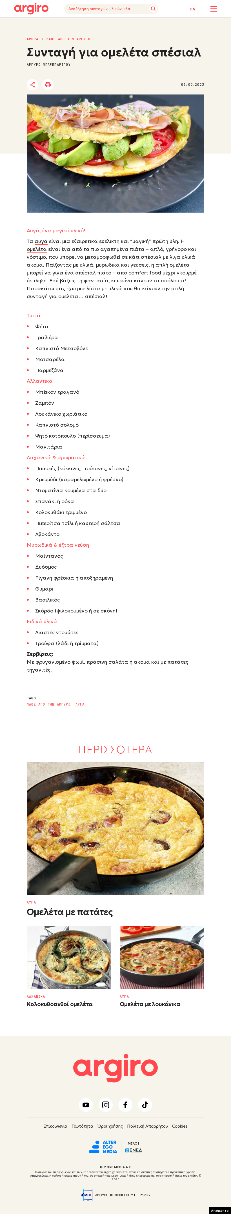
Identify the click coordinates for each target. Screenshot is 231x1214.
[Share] (32, 84)
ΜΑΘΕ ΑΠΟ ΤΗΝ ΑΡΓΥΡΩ (68, 39)
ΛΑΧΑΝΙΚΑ (36, 996)
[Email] (111, 85)
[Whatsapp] (95, 85)
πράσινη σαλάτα (107, 662)
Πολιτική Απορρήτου (147, 1126)
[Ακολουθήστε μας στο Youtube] (86, 1105)
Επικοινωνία (55, 1126)
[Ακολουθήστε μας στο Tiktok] (145, 1105)
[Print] (48, 84)
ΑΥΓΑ (80, 704)
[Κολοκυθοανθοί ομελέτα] (69, 957)
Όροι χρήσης (110, 1126)
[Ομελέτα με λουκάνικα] (162, 957)
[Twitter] (64, 85)
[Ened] (133, 1150)
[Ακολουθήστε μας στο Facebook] (125, 1105)
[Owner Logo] (103, 1146)
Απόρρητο (220, 1210)
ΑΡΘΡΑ (32, 39)
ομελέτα (37, 249)
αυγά (41, 241)
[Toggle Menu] (213, 9)
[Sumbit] (153, 9)
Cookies (180, 1126)
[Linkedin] (80, 85)
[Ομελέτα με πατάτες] (115, 828)
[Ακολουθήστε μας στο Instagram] (106, 1105)
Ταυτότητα (82, 1126)
